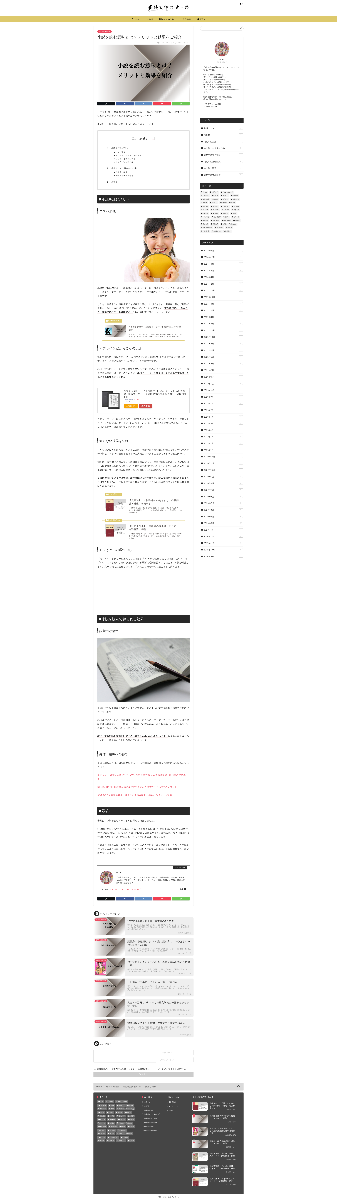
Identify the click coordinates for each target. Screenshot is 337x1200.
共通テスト (222, 128)
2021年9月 (222, 397)
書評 (151, 19)
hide (152, 139)
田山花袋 (205, 224)
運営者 (203, 19)
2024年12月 (222, 257)
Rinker (136, 399)
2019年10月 (222, 549)
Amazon (131, 406)
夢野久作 (224, 203)
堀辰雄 (205, 203)
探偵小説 (215, 213)
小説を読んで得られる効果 (124, 168)
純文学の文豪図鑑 (222, 175)
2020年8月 (223, 483)
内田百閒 (235, 196)
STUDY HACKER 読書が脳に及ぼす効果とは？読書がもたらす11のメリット (137, 787)
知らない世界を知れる (125, 159)
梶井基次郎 (217, 217)
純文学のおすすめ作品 (222, 148)
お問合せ (172, 1110)
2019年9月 (222, 556)
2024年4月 (222, 277)
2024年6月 (222, 270)
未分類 (222, 135)
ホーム (137, 19)
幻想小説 (236, 210)
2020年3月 (222, 516)
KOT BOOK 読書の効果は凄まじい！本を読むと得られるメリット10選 (134, 795)
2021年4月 (222, 430)
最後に (114, 182)
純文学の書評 (223, 141)
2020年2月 (223, 523)
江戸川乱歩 (216, 220)
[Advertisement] (143, 591)
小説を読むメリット (120, 148)
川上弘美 (205, 210)
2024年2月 (222, 284)
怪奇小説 (205, 213)
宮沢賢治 (205, 206)
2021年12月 (222, 377)
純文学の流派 (222, 168)
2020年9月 (222, 476)
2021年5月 (222, 423)
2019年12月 (222, 536)
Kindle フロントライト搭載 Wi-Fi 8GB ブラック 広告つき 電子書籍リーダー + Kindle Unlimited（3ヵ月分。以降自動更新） (154, 393)
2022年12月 (222, 330)
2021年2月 (222, 443)
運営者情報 (173, 1102)
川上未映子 (216, 210)
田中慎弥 (237, 220)
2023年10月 (222, 297)
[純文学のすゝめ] (168, 13)
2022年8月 (222, 343)
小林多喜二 (226, 206)
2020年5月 (222, 503)
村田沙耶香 (206, 217)
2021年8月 (222, 403)
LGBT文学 (215, 192)
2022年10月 (222, 337)
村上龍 (234, 213)
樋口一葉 (236, 217)
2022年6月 (222, 350)
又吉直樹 (225, 199)
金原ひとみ (217, 231)
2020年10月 (222, 470)
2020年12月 (222, 456)
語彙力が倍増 (122, 172)
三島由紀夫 (206, 196)
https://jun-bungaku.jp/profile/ (125, 889)
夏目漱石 (214, 203)
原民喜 (216, 199)
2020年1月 (222, 530)
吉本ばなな (235, 199)
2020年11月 (222, 463)
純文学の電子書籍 (222, 155)
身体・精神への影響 (124, 175)
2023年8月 (222, 304)
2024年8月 (222, 264)
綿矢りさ (233, 224)
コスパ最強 (121, 152)
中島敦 (216, 196)
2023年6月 (222, 310)
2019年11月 (222, 543)
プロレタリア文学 (227, 192)
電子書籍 (187, 19)
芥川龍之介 (220, 228)
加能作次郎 (206, 199)
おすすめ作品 (168, 19)
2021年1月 (222, 450)
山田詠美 (236, 206)
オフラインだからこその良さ (128, 155)
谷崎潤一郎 (206, 231)
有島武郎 (225, 213)
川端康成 (226, 210)
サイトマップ (173, 1106)
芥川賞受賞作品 (207, 228)
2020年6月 (222, 496)
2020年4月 (222, 510)
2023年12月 (222, 290)
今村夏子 (225, 196)
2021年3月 (222, 436)
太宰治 (233, 203)
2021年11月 (222, 383)
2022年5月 (222, 357)
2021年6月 (222, 417)
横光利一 (205, 220)
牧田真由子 (227, 220)
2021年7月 (222, 410)
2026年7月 (222, 250)
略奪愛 (225, 224)
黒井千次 (228, 231)
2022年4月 (222, 363)
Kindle (205, 192)
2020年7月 (223, 490)
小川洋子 (215, 206)
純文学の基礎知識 (104, 32)
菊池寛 (230, 228)
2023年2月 (222, 323)
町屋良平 (215, 224)
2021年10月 (222, 390)
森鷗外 (227, 217)
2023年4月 (222, 317)
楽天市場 (145, 406)
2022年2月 (222, 370)
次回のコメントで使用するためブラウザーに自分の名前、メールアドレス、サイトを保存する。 (142, 1069)
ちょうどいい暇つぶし (125, 162)
